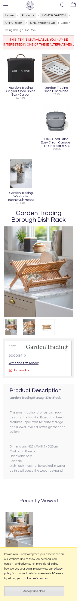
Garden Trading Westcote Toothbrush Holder (20, 196)
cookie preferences (35, 578)
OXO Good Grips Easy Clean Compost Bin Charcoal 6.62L (56, 142)
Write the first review (23, 363)
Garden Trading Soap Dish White (56, 89)
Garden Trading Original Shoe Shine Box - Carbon (21, 91)
